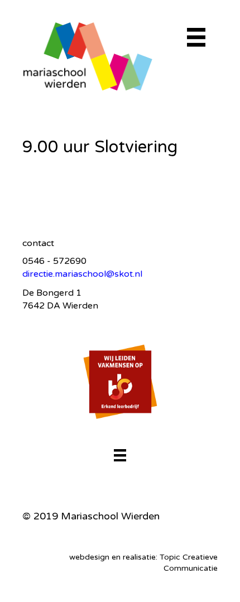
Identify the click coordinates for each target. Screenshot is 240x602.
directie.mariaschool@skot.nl (82, 274)
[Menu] (120, 455)
